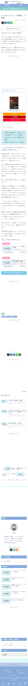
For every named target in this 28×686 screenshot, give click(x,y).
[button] (19, 354)
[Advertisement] (14, 71)
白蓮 (14, 533)
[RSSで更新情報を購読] (17, 549)
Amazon (15, 114)
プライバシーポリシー (14, 675)
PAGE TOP (14, 664)
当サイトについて (20, 670)
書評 (4, 316)
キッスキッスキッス (14, 110)
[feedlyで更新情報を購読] (14, 549)
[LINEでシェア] (11, 22)
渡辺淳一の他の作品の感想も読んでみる (14, 273)
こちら (20, 540)
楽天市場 (15, 117)
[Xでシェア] (2, 22)
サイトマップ (7, 672)
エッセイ (15, 316)
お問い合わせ (20, 672)
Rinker (16, 111)
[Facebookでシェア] (5, 22)
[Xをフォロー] (11, 549)
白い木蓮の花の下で (7, 670)
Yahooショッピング (15, 120)
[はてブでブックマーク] (8, 22)
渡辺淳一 (9, 316)
